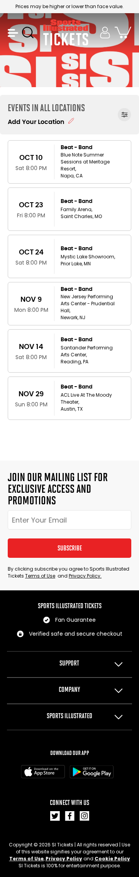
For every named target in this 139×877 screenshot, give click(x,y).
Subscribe (70, 548)
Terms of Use (40, 576)
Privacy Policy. (85, 576)
